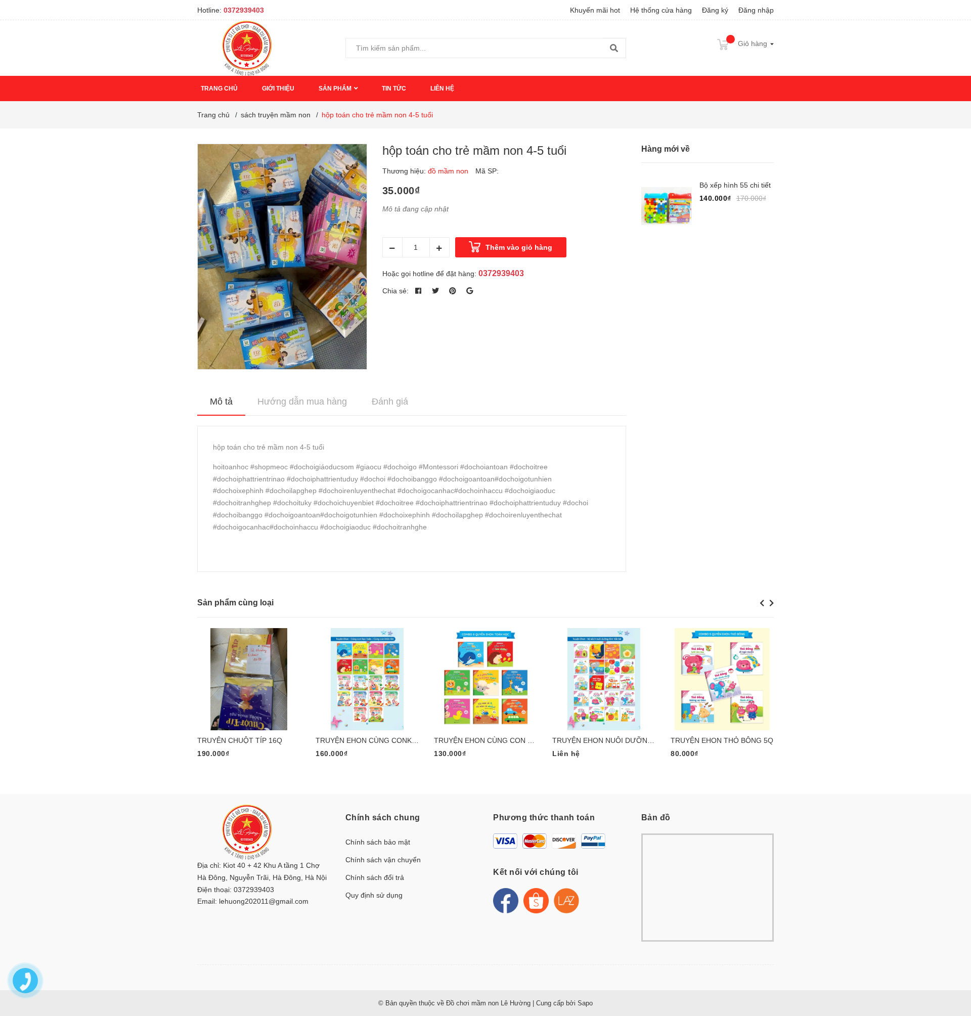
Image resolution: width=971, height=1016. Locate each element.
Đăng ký (715, 10)
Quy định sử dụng (374, 895)
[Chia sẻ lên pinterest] (453, 291)
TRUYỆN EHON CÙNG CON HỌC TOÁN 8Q (505, 740)
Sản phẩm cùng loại (235, 602)
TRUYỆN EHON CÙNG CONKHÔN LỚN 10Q (388, 740)
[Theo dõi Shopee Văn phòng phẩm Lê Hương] (536, 900)
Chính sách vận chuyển (383, 860)
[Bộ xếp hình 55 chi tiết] (666, 206)
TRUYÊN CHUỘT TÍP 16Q (239, 740)
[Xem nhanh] (274, 675)
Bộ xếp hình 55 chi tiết (735, 185)
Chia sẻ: (395, 291)
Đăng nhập (756, 10)
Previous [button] (761, 603)
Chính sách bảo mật (377, 842)
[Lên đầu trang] (953, 968)
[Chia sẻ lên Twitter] (435, 291)
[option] (249, 703)
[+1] (470, 291)
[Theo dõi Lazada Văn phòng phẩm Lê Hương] (566, 900)
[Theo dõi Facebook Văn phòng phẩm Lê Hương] (505, 900)
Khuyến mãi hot (595, 10)
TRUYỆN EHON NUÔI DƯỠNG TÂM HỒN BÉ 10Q (633, 740)
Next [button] (771, 603)
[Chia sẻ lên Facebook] (418, 291)
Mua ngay (239, 675)
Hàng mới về (665, 149)
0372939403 (244, 10)
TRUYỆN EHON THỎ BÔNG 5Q (722, 740)
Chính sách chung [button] (382, 817)
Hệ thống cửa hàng (661, 10)
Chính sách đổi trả (374, 877)
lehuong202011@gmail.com (263, 901)
